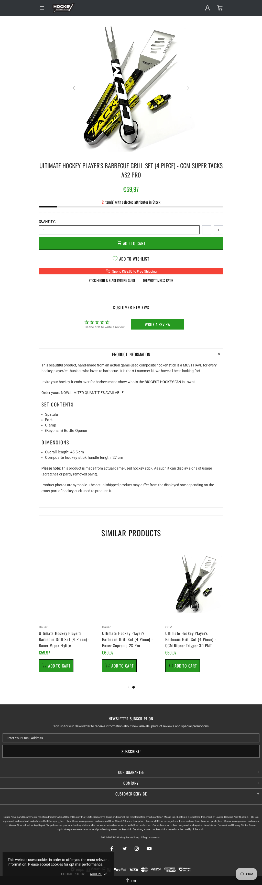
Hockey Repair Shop (63, 8)
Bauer (43, 627)
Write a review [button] (157, 324)
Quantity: (47, 221)
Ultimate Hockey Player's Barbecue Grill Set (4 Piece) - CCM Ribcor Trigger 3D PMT (190, 639)
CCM (168, 627)
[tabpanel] (68, 615)
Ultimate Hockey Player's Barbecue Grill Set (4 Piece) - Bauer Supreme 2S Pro (127, 639)
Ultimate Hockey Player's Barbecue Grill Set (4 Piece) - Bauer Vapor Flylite (64, 639)
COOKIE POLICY (73, 874)
